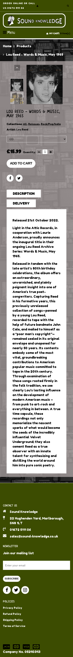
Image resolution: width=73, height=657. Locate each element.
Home (7, 46)
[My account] (37, 5)
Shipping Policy (13, 620)
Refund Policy (12, 613)
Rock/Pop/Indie (51, 124)
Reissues (34, 124)
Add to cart (21, 163)
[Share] (10, 178)
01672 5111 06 (20, 530)
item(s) (59, 33)
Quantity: (29, 152)
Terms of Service (14, 626)
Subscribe (12, 578)
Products (24, 46)
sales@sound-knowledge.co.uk (34, 536)
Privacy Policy (12, 607)
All (25, 124)
